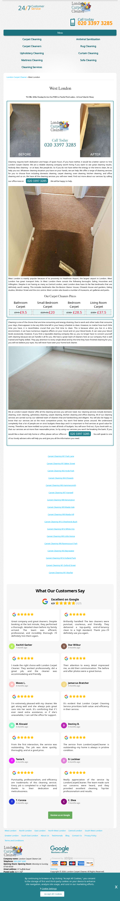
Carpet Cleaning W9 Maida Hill (61, 514)
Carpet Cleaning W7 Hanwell (61, 492)
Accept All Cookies (53, 894)
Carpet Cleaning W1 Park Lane (61, 456)
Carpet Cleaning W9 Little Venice (61, 536)
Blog (67, 835)
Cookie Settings (49, 888)
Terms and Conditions (14, 840)
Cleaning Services (32, 67)
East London (40, 830)
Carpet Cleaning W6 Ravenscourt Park (60, 543)
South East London (29, 835)
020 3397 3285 (95, 23)
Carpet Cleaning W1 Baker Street (61, 463)
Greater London (12, 835)
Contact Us (77, 835)
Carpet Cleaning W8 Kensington (61, 500)
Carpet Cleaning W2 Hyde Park (61, 470)
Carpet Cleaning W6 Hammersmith (61, 485)
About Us (45, 835)
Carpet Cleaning (31, 39)
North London (25, 830)
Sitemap (54, 869)
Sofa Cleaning (88, 60)
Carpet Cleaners (31, 46)
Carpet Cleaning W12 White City (61, 529)
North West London (57, 830)
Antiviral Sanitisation (88, 39)
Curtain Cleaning (88, 53)
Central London (75, 830)
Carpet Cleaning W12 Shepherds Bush (60, 521)
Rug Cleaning (88, 46)
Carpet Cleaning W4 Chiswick (60, 478)
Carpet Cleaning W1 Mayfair (61, 572)
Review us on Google (60, 815)
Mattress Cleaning (31, 60)
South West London (93, 830)
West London (10, 830)
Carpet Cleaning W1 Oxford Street (61, 565)
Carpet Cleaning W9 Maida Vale (60, 507)
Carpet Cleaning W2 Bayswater (61, 550)
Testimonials (57, 835)
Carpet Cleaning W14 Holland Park (61, 558)
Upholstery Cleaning (32, 53)
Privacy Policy (90, 835)
